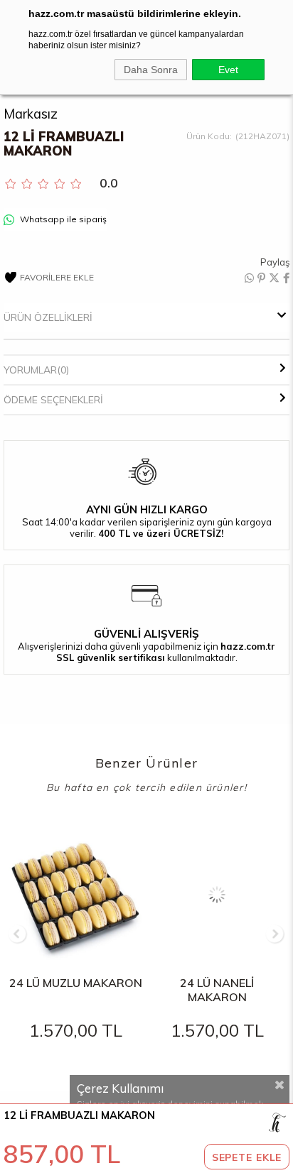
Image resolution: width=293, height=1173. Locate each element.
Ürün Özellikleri (48, 317)
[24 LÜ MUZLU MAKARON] (76, 894)
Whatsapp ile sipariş (62, 219)
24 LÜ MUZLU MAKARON (75, 983)
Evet (228, 69)
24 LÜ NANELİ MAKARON (217, 990)
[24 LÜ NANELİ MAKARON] (217, 894)
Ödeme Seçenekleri (53, 399)
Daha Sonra (151, 69)
